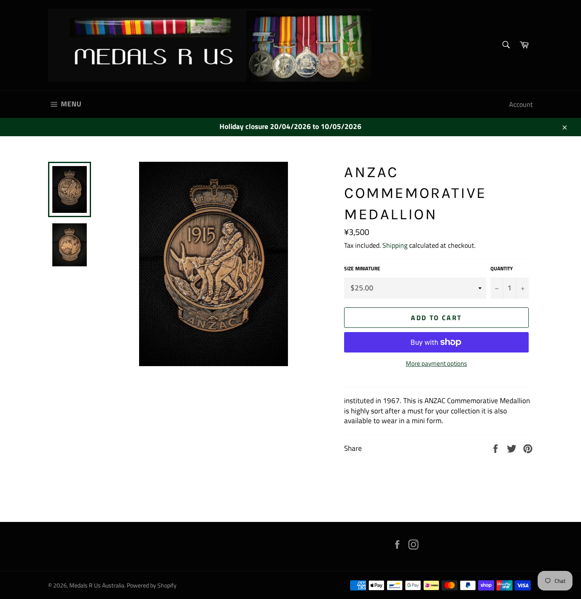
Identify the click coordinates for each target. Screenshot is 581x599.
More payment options (436, 363)
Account (521, 104)
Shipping (394, 245)
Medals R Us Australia (96, 585)
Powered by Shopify (152, 585)
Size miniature (362, 268)
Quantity (501, 268)
